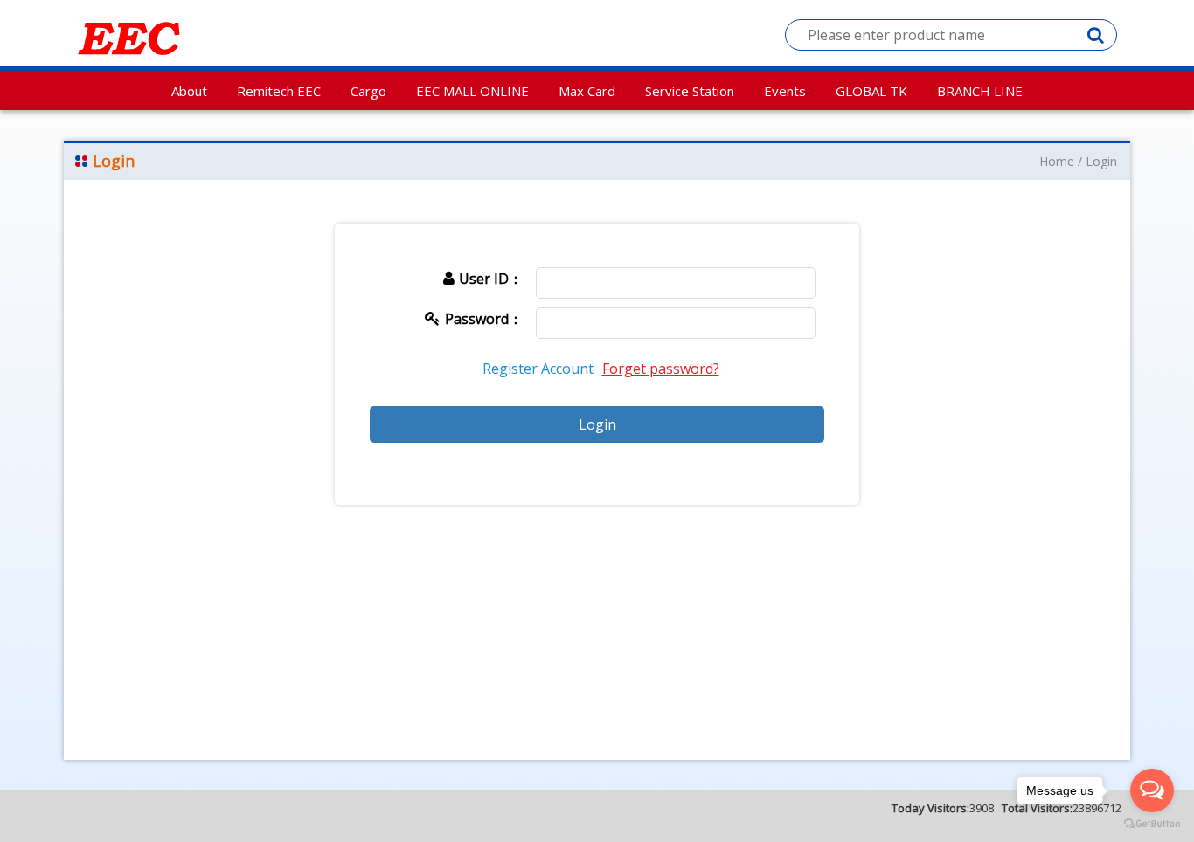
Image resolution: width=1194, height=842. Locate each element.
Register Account (538, 368)
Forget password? (660, 368)
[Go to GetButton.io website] (1152, 824)
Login (1101, 161)
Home (1056, 161)
